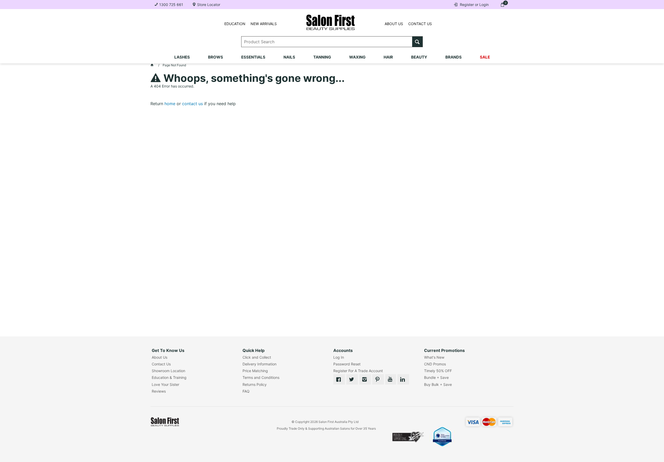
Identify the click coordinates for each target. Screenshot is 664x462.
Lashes (182, 57)
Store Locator (208, 4)
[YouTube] (390, 379)
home (169, 103)
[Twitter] (352, 379)
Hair (388, 57)
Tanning (322, 57)
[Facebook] (339, 379)
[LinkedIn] (403, 379)
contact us (192, 103)
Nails (289, 57)
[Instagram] (365, 379)
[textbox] (327, 42)
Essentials (253, 57)
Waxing (357, 57)
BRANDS (453, 57)
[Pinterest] (378, 379)
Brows (215, 57)
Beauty (419, 57)
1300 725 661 (171, 4)
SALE (485, 57)
